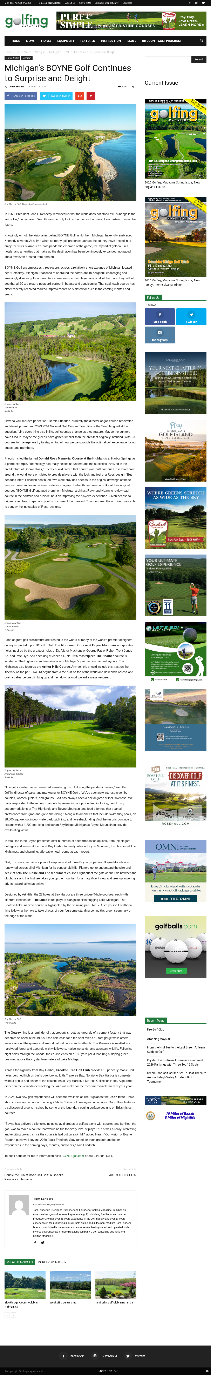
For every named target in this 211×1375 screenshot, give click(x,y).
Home (16, 41)
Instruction (111, 41)
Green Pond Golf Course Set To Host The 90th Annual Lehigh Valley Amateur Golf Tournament (176, 1077)
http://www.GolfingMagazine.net (48, 1204)
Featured (87, 41)
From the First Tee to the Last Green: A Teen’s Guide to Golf (176, 1049)
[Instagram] (196, 3)
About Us (70, 2)
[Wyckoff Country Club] (70, 1285)
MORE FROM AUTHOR (52, 1262)
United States (23, 52)
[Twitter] (203, 3)
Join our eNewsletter (50, 2)
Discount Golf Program (161, 41)
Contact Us (85, 2)
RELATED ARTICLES (20, 1262)
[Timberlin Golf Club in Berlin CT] (115, 1285)
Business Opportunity (106, 2)
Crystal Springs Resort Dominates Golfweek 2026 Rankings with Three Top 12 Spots (175, 1062)
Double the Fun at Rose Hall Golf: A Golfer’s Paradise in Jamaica (34, 1177)
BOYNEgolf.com (73, 1156)
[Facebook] (190, 3)
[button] (201, 41)
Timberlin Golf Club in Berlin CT (114, 1302)
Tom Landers (16, 86)
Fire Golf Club (155, 1029)
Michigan (40, 52)
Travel (46, 41)
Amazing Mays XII (158, 1039)
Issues (131, 41)
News (30, 41)
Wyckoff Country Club (63, 1302)
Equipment (66, 41)
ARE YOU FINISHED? (122, 1175)
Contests (127, 2)
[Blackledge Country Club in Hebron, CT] (25, 1285)
